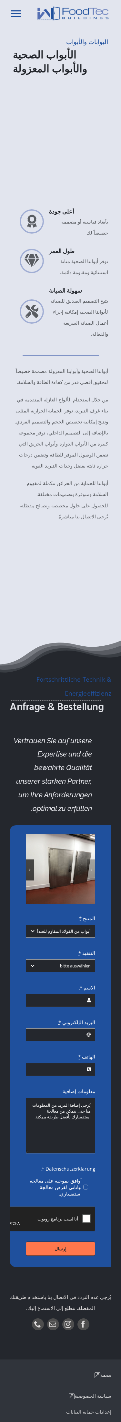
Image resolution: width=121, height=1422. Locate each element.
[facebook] (83, 1324)
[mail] (53, 1324)
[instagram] (68, 1324)
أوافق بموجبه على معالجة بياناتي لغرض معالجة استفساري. (55, 1187)
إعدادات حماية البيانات (88, 1411)
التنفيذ (86, 953)
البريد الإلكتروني (76, 1022)
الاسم (87, 987)
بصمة (105, 1374)
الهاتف (86, 1056)
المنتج (87, 918)
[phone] (38, 1324)
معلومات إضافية (79, 1091)
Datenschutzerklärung (68, 1168)
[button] (91, 869)
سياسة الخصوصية (93, 1396)
